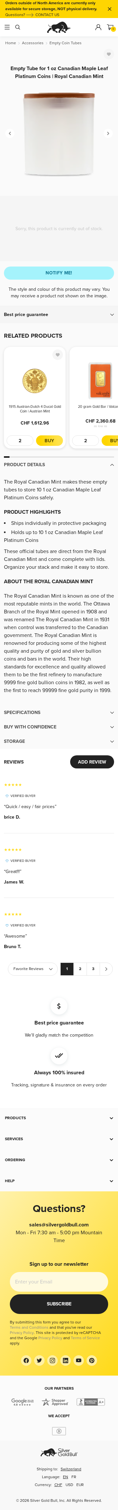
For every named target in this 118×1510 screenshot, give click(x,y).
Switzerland (71, 1469)
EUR (80, 1484)
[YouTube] (78, 1360)
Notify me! (59, 273)
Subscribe (59, 1304)
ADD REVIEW (92, 762)
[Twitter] (39, 1360)
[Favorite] (109, 54)
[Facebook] (26, 1360)
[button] (59, 314)
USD (69, 1484)
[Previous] (9, 133)
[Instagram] (52, 1360)
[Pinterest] (92, 1360)
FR (73, 1477)
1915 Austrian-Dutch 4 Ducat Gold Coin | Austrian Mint (35, 409)
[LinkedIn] (65, 1360)
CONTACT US (47, 14)
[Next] (108, 133)
